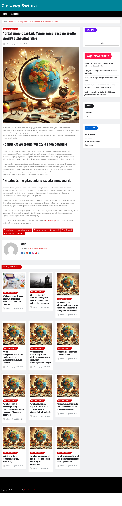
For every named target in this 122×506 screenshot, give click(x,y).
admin (8, 44)
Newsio (36, 490)
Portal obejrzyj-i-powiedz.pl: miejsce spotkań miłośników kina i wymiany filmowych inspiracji (13, 410)
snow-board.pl (50, 220)
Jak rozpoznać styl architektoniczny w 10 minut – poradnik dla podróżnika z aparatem (39, 299)
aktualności (9, 230)
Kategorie (15, 14)
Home (5, 14)
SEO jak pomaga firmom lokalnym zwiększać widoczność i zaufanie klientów (13, 300)
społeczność (68, 230)
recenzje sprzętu (41, 230)
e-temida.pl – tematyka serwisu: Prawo (67, 353)
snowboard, (55, 230)
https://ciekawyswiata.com (37, 248)
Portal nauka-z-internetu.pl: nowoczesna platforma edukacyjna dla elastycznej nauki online (68, 306)
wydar (21, 233)
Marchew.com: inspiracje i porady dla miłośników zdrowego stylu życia (67, 407)
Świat (86, 116)
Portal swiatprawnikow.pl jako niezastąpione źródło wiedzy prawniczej (68, 459)
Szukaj (90, 30)
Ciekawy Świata (19, 5)
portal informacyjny (24, 230)
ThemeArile (46, 490)
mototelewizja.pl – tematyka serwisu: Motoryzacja (11, 459)
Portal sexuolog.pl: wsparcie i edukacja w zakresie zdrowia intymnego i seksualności (40, 408)
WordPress (28, 490)
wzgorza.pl (88, 138)
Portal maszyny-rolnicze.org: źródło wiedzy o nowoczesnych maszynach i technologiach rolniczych (40, 357)
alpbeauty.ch (89, 145)
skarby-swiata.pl (90, 134)
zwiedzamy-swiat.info (92, 141)
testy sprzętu (10, 233)
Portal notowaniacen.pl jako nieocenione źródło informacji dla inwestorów (40, 460)
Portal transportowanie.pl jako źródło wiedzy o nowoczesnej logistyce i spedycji (13, 357)
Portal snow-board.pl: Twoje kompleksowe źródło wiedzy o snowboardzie (34, 22)
